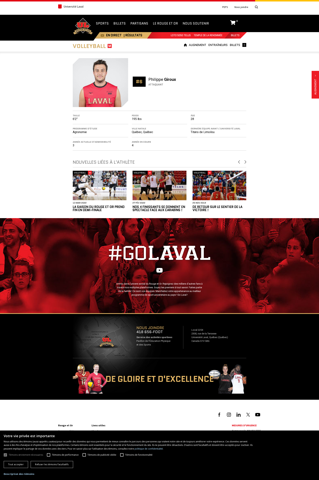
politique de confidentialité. (149, 448)
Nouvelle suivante (245, 162)
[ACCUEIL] (186, 45)
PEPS (225, 7)
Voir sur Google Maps (106, 341)
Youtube (102, 35)
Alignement (315, 85)
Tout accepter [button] (16, 464)
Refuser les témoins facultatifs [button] (51, 464)
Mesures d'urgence (244, 425)
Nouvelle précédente (239, 162)
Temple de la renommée (208, 35)
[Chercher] (256, 7)
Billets (235, 35)
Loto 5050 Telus (181, 35)
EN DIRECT (114, 35)
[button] (19, 474)
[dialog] (159, 455)
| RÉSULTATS (133, 35)
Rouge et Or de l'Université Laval (83, 27)
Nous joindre (241, 7)
